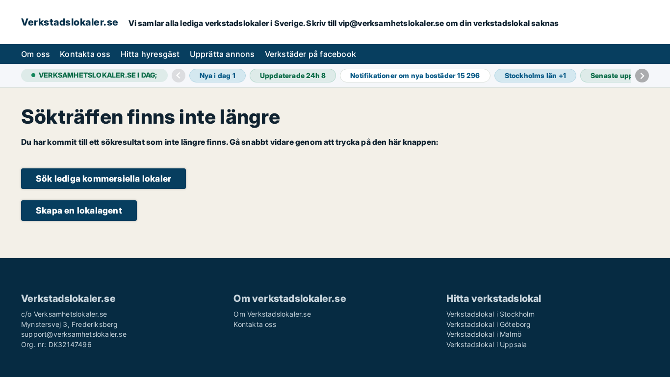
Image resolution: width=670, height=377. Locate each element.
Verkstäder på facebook (310, 54)
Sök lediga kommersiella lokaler (103, 178)
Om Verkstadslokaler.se (271, 314)
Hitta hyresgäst (150, 54)
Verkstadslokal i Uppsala (486, 344)
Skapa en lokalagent (79, 210)
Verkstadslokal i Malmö (483, 334)
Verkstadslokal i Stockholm (490, 314)
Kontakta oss (85, 54)
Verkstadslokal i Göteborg (488, 324)
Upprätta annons (222, 54)
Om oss (35, 54)
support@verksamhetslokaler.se (74, 334)
